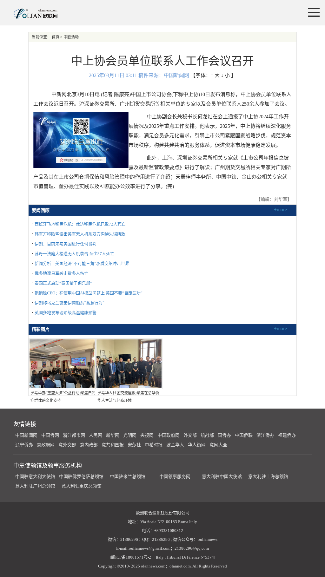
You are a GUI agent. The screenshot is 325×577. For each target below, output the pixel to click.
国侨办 (224, 435)
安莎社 (134, 445)
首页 (55, 37)
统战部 (207, 435)
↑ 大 (215, 75)
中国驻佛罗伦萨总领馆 (81, 476)
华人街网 (197, 445)
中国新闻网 (26, 435)
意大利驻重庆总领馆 (81, 486)
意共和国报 (113, 445)
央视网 (147, 435)
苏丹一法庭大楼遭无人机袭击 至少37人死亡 (74, 253)
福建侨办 (287, 435)
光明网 (129, 435)
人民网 (95, 435)
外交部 (190, 435)
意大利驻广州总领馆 (35, 486)
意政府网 (46, 445)
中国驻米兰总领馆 (127, 476)
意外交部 (67, 445)
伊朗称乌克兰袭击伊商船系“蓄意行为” (69, 302)
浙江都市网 (74, 435)
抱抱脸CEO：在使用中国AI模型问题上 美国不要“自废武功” (89, 293)
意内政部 (89, 445)
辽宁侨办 (24, 445)
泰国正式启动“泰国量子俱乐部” (63, 283)
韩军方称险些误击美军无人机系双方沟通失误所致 (80, 234)
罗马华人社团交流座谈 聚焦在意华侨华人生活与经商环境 (128, 397)
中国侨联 (244, 435)
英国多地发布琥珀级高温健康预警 (65, 312)
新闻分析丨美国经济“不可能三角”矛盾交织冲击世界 (82, 263)
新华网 (112, 435)
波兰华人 (175, 445)
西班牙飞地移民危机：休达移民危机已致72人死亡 (80, 224)
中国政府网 (168, 435)
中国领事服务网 (175, 476)
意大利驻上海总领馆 (267, 476)
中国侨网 (50, 435)
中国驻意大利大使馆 (35, 476)
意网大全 (218, 445)
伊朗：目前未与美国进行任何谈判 (65, 243)
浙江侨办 (265, 435)
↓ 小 (225, 75)
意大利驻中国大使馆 (222, 476)
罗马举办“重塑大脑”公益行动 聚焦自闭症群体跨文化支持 (63, 397)
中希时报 (153, 445)
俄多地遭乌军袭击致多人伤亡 (61, 273)
